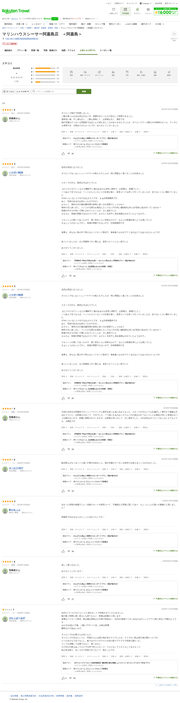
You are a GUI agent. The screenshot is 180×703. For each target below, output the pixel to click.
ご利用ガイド (119, 3)
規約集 (69, 696)
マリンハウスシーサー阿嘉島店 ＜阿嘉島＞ (42, 34)
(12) (87, 50)
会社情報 (14, 696)
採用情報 (60, 696)
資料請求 (79, 696)
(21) (50, 50)
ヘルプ (108, 3)
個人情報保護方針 (28, 696)
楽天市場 (158, 3)
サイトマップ (132, 3)
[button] (30, 119)
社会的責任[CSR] (46, 696)
